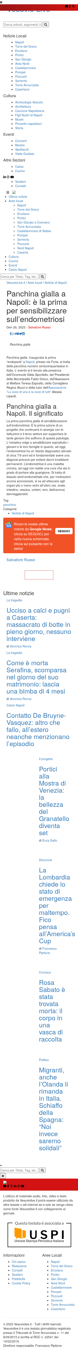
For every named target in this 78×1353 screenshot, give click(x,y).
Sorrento (23, 239)
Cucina (13, 261)
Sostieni (20, 181)
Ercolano (23, 214)
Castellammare (61, 1287)
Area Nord (58, 1283)
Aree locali (16, 201)
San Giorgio (59, 1279)
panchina (9, 504)
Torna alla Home (39, 575)
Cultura (14, 256)
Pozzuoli (23, 244)
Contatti (20, 186)
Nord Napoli (25, 248)
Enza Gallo (49, 840)
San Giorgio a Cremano (33, 222)
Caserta (22, 252)
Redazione (19, 1266)
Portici (21, 218)
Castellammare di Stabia (34, 231)
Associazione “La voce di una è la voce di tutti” (36, 389)
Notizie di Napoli (56, 282)
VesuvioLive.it (15, 282)
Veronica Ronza (20, 646)
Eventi (13, 265)
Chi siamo (19, 1261)
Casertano (58, 1309)
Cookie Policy (21, 1283)
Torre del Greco (28, 209)
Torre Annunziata (29, 226)
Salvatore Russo (39, 327)
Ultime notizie (18, 196)
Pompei (22, 235)
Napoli (21, 205)
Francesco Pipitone (48, 950)
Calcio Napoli (18, 269)
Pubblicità (18, 1279)
